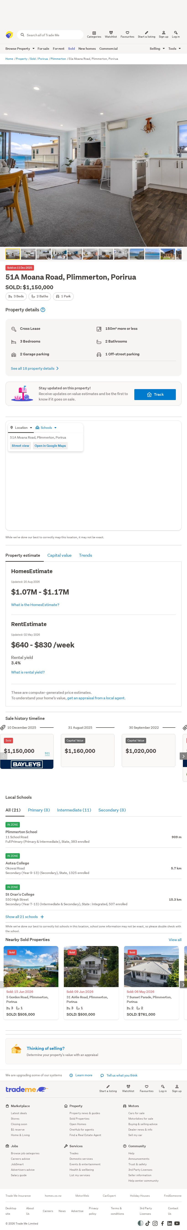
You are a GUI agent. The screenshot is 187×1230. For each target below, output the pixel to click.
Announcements (138, 1159)
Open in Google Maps (50, 445)
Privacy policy (93, 1211)
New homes (87, 48)
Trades (74, 1153)
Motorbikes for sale (140, 1119)
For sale (43, 48)
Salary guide (19, 1175)
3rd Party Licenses (140, 1170)
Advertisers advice (23, 1170)
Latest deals (19, 1113)
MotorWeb (82, 1195)
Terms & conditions (117, 1211)
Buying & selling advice (143, 1124)
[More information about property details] (43, 309)
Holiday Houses (140, 1195)
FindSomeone (173, 1195)
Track (159, 394)
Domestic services (81, 1159)
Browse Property (18, 48)
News (62, 1211)
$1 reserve (18, 1129)
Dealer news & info (140, 1129)
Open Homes (78, 1124)
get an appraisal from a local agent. (96, 697)
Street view (20, 445)
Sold (71, 48)
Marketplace (20, 1106)
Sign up (163, 37)
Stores (15, 1119)
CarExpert (109, 1195)
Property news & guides (85, 1113)
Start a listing (108, 1091)
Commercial (108, 48)
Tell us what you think (122, 1075)
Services (76, 1146)
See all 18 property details (33, 368)
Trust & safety (137, 1164)
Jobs (14, 1146)
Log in (176, 37)
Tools (172, 48)
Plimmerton (59, 59)
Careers (48, 1211)
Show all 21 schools (22, 916)
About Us (30, 1211)
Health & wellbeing (82, 1170)
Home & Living (20, 1135)
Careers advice (20, 1159)
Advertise (77, 1211)
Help (131, 1153)
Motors (133, 1106)
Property (22, 59)
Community (137, 1146)
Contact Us (173, 1211)
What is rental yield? (28, 672)
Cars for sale (136, 1113)
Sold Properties (79, 1119)
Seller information (139, 1175)
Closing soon (19, 1124)
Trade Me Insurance (18, 1195)
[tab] (21, 428)
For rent (59, 48)
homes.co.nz (53, 1195)
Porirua (43, 59)
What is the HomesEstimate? (35, 604)
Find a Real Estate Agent (85, 1135)
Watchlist (128, 1091)
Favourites (146, 1091)
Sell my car (135, 1135)
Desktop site (10, 1211)
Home (9, 59)
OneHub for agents (82, 1129)
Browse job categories (25, 1153)
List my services (80, 1175)
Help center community (143, 1181)
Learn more (84, 1075)
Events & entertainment (85, 1164)
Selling (155, 48)
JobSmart (17, 1164)
